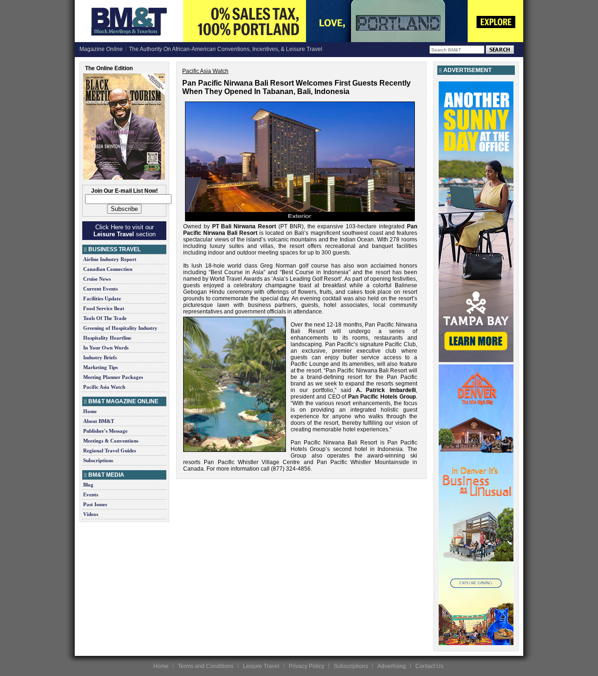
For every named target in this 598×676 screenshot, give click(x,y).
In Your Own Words (105, 347)
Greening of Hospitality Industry (120, 328)
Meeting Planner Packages (113, 377)
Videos (90, 514)
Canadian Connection (107, 269)
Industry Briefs (100, 357)
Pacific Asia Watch (104, 387)
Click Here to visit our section (124, 231)
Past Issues (95, 504)
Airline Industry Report (109, 259)
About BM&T (98, 421)
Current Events (100, 288)
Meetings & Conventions (110, 440)
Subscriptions (98, 460)
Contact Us (429, 666)
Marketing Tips (100, 367)
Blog (88, 484)
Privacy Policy (306, 666)
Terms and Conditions (206, 666)
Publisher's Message (105, 431)
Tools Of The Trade (105, 318)
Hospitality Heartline (107, 338)
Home (90, 411)
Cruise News (97, 279)
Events (90, 494)
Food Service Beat (103, 308)
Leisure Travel (261, 666)
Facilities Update (102, 298)
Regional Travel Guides (109, 450)
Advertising (391, 666)
